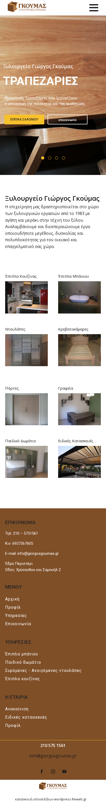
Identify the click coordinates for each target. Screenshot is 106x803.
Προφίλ (13, 607)
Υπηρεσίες (16, 615)
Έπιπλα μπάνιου (21, 654)
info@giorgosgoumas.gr (53, 756)
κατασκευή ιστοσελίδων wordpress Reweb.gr (50, 799)
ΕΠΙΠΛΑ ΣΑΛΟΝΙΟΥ (24, 119)
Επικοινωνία (18, 623)
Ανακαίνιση (17, 708)
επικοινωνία (67, 120)
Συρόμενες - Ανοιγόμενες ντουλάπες (43, 670)
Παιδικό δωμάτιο (23, 662)
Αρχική (12, 599)
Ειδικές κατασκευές (26, 717)
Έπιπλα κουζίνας (22, 678)
